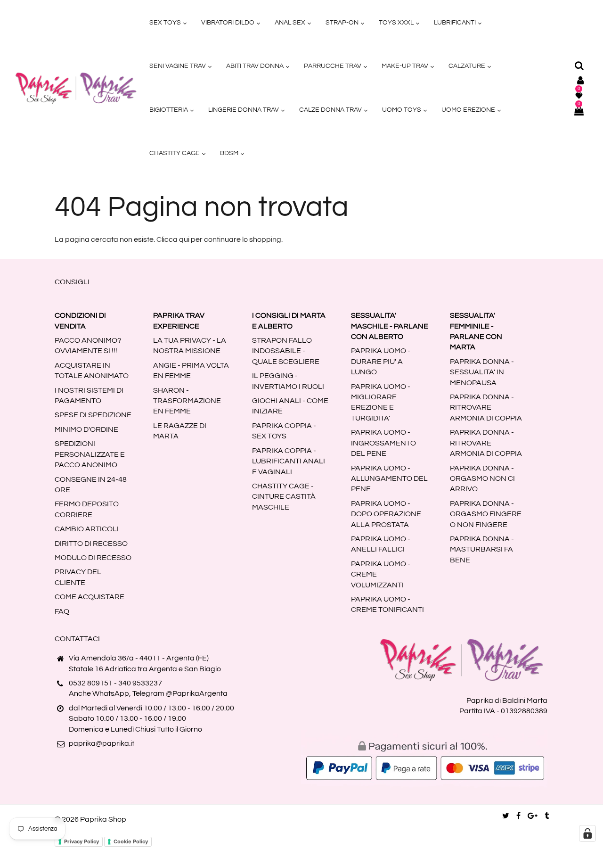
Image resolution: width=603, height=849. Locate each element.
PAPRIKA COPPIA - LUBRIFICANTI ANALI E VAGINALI (288, 461)
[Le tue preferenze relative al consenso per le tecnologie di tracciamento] (587, 833)
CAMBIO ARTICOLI (87, 529)
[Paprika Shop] (75, 87)
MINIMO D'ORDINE (86, 429)
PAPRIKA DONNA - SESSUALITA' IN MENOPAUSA (482, 372)
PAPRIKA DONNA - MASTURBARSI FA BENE (482, 549)
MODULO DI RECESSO (93, 557)
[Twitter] (505, 816)
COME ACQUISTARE (89, 597)
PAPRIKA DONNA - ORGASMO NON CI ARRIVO (482, 478)
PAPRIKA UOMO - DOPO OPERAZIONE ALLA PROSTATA (386, 514)
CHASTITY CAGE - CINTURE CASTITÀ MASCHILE (284, 496)
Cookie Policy (131, 841)
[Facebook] (518, 816)
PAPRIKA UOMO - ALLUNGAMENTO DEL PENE (389, 478)
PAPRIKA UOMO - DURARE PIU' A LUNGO (380, 361)
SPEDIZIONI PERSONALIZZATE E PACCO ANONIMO (90, 454)
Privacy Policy (81, 841)
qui (184, 239)
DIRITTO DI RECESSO (91, 543)
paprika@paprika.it (101, 743)
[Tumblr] (547, 816)
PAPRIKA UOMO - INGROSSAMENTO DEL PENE (383, 443)
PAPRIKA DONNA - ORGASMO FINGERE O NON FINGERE (486, 514)
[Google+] (533, 816)
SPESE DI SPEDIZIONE (93, 415)
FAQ (62, 611)
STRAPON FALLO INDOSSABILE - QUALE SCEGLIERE (285, 351)
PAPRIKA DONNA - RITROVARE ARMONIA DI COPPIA (486, 407)
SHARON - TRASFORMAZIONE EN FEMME (187, 401)
